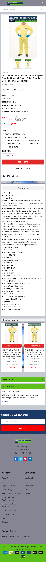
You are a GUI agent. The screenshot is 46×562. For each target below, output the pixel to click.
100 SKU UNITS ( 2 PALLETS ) (15, 134)
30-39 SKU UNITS (33, 140)
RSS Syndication (8, 514)
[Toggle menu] (3, 3)
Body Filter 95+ (30, 486)
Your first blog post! (11, 391)
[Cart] (44, 3)
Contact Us (6, 482)
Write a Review (7, 84)
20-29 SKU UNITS (14, 144)
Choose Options (11, 346)
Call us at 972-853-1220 (23, 453)
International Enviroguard (11, 536)
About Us (5, 478)
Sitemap (5, 522)
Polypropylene (30, 482)
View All (26, 536)
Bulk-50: (10, 130)
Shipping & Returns (9, 486)
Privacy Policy (7, 489)
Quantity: (6, 151)
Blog (3, 518)
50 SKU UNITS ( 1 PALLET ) (17, 137)
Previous (40, 320)
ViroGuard (28, 493)
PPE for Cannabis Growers (11, 493)
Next (42, 320)
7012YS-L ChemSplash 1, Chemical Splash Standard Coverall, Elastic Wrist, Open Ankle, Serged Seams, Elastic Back (12, 354)
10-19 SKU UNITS (32, 144)
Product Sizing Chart (9, 510)
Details (24, 90)
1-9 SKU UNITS (13, 147)
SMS (26, 489)
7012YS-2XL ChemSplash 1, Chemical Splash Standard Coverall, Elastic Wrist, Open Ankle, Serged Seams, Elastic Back (34, 354)
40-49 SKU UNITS (14, 140)
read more (6, 401)
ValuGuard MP (29, 478)
